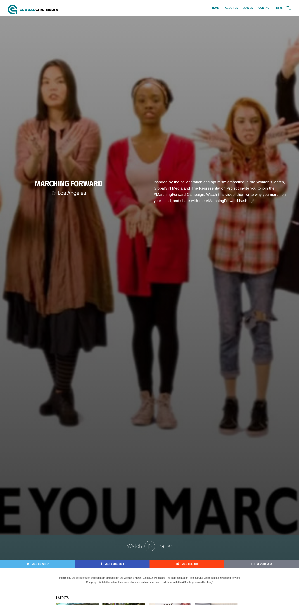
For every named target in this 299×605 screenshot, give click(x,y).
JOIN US (248, 8)
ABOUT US (231, 8)
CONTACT (264, 8)
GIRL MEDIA (38, 10)
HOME (216, 8)
